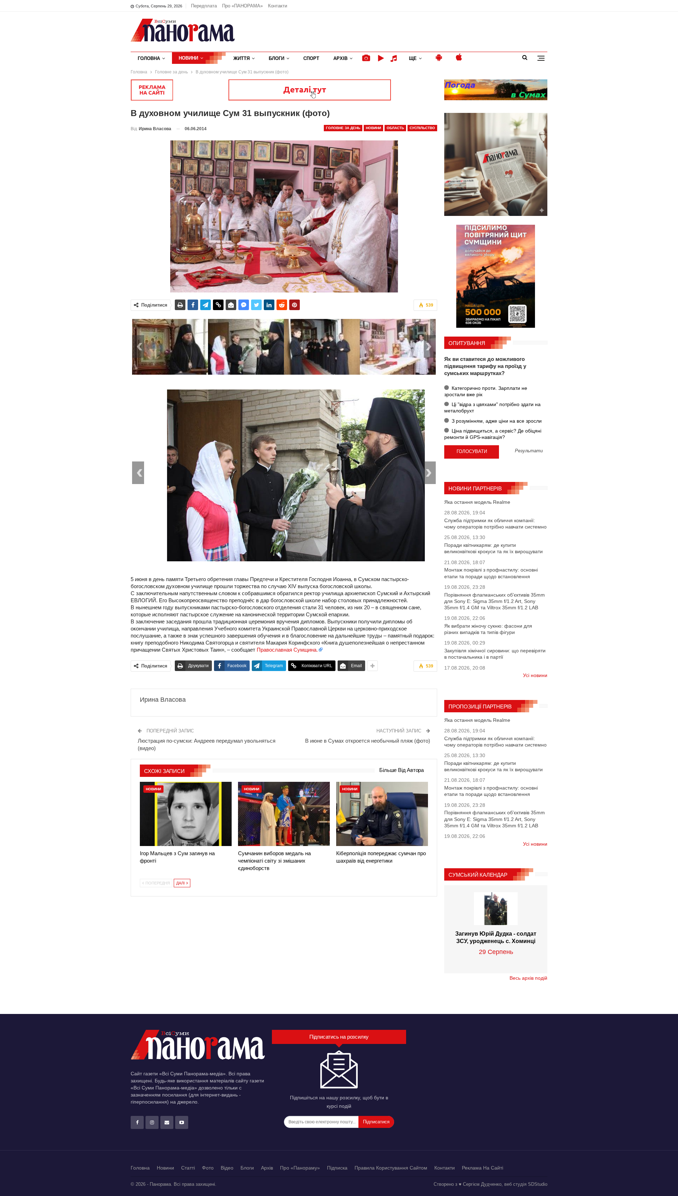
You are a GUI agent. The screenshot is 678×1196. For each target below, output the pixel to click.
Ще (413, 58)
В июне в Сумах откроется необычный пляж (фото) (367, 741)
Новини (188, 58)
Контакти (277, 5)
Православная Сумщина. (287, 650)
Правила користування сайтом (391, 1168)
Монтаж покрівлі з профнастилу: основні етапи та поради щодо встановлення (491, 573)
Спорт (311, 58)
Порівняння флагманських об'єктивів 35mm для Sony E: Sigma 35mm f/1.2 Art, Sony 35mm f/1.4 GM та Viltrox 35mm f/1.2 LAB (494, 601)
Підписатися (376, 1121)
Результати (529, 451)
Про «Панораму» (300, 1168)
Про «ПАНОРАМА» (242, 5)
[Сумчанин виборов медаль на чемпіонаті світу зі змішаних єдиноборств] (284, 814)
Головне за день (343, 128)
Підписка (337, 1168)
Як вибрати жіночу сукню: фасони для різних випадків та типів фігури (488, 629)
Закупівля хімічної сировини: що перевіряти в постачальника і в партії (495, 654)
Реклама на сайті (482, 1168)
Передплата (204, 5)
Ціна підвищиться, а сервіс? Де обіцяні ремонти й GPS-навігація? (492, 434)
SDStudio (537, 1184)
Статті (188, 1168)
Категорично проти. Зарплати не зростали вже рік (485, 391)
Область (395, 128)
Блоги (276, 58)
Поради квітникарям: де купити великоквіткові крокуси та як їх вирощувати (493, 548)
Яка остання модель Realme (477, 502)
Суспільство (422, 128)
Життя (241, 58)
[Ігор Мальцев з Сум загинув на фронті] (186, 814)
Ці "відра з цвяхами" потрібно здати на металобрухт (492, 407)
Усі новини (535, 675)
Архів (340, 58)
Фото (208, 1168)
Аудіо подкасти (395, 58)
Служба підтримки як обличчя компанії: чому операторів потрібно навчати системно (495, 524)
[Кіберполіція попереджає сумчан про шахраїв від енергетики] (382, 814)
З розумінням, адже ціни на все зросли (496, 421)
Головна (149, 58)
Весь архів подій (528, 978)
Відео (227, 1168)
